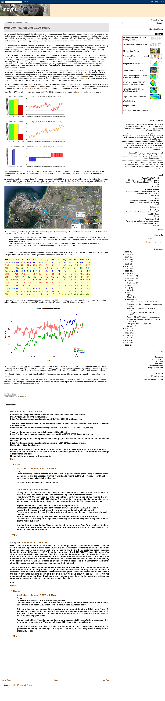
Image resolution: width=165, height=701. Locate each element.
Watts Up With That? (150, 178)
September (131, 283)
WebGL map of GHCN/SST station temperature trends (134, 83)
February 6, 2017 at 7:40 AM (43, 595)
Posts (149, 239)
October (130, 280)
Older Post (105, 680)
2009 (127, 345)
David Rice (131, 134)
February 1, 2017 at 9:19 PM (29, 412)
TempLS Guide (129, 106)
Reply (13, 459)
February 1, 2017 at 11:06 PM (36, 489)
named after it (40, 183)
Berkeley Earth (48, 239)
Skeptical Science (152, 189)
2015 (127, 331)
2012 (127, 338)
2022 (127, 262)
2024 (127, 257)
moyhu (10, 9)
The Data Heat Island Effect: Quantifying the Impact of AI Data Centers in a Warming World (142, 203)
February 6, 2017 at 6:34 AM (34, 542)
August (130, 285)
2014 (127, 333)
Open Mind (154, 210)
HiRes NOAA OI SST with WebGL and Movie (133, 90)
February (131, 299)
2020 (127, 266)
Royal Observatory (79, 181)
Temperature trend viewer (133, 64)
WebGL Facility (129, 101)
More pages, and (135, 110)
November (131, 278)
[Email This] (5, 394)
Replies (16, 464)
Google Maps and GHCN (133, 70)
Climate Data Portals (131, 51)
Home (56, 680)
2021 (127, 264)
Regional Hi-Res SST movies (134, 97)
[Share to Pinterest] (15, 394)
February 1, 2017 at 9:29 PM (43, 468)
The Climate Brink (152, 219)
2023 (127, 259)
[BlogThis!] (8, 394)
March (130, 297)
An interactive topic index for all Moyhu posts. (135, 39)
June (129, 290)
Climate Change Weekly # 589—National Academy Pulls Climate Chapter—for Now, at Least (142, 182)
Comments (151, 242)
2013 (127, 335)
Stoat (157, 199)
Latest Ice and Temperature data (136, 45)
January (130, 326)
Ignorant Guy (134, 153)
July (129, 288)
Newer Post (6, 680)
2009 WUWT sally (36, 51)
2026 (127, 252)
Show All (160, 229)
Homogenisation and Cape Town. (139, 324)
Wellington (35, 61)
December (131, 276)
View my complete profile (153, 379)
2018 (127, 271)
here (60, 42)
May (129, 292)
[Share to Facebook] (12, 394)
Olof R (13, 412)
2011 (127, 340)
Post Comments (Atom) (23, 685)
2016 (127, 328)
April (129, 295)
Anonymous (130, 124)
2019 (127, 269)
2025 (127, 254)
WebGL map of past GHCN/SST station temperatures (136, 77)
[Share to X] (10, 394)
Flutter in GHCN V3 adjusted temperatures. (143, 317)
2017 (127, 273)
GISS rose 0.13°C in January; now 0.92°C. (143, 302)
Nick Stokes (22, 468)
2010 (127, 342)
